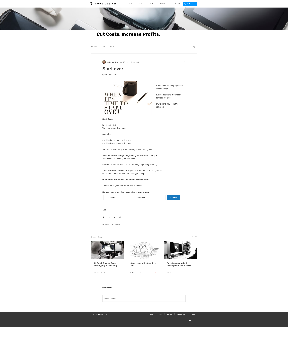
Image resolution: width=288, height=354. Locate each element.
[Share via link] (120, 217)
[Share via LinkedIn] (114, 217)
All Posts (94, 47)
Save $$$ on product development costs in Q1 (179, 264)
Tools (112, 47)
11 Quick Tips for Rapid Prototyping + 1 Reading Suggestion (105, 264)
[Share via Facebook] (103, 217)
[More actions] (184, 62)
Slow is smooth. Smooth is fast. (143, 264)
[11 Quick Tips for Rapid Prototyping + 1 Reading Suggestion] (107, 250)
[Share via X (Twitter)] (109, 217)
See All (194, 237)
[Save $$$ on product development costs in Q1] (180, 250)
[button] (194, 47)
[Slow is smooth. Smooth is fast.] (144, 250)
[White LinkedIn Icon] (190, 320)
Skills (103, 47)
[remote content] (144, 198)
